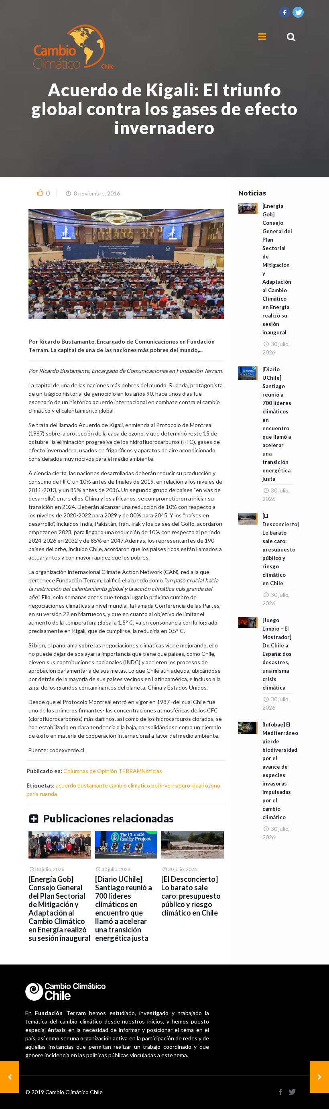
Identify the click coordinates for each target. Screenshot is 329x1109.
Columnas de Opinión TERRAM (102, 770)
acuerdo (66, 785)
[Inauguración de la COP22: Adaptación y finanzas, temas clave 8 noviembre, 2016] (319, 1077)
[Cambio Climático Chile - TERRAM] (73, 46)
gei (155, 785)
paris (32, 793)
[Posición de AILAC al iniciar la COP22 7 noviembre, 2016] (9, 1077)
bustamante (92, 785)
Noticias (152, 770)
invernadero (175, 785)
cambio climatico (129, 785)
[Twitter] (298, 12)
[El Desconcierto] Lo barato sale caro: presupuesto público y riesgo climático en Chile (191, 896)
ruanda (48, 793)
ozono (212, 785)
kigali (197, 785)
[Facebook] (284, 12)
